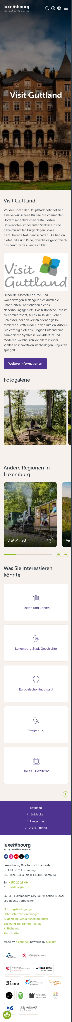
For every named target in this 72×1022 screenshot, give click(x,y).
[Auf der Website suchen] (47, 8)
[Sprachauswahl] (59, 8)
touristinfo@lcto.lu (18, 887)
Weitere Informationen (27, 363)
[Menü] (65, 8)
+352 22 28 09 (18, 882)
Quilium (51, 942)
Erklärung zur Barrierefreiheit (22, 924)
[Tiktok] (21, 856)
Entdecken (37, 814)
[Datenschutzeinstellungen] (7, 1015)
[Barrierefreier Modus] (53, 8)
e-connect (22, 942)
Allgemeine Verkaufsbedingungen (26, 919)
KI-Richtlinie (11, 928)
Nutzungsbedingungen (18, 909)
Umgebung (38, 821)
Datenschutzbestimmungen (21, 914)
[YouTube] (16, 856)
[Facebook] (6, 856)
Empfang (36, 808)
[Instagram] (11, 856)
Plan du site (11, 933)
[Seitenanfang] (65, 794)
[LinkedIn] (26, 856)
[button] (5, 452)
